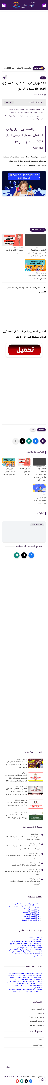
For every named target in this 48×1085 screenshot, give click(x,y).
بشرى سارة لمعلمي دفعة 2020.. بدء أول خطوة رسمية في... (17, 68)
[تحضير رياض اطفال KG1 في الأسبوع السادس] (35, 265)
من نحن (39, 1013)
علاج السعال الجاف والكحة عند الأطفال (25, 865)
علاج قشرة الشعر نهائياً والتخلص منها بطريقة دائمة (22, 873)
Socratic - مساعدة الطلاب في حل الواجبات (27, 992)
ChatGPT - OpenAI (35, 938)
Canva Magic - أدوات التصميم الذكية (29, 948)
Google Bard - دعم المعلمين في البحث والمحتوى (24, 975)
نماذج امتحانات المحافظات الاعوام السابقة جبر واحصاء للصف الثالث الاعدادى (22, 838)
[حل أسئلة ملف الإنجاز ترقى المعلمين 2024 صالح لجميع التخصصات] (35, 763)
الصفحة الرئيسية (36, 1009)
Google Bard (37, 940)
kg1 (43, 78)
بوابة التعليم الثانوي (32, 918)
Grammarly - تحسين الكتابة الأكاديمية (28, 979)
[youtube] (17, 1081)
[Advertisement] (24, 39)
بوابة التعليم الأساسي (31, 916)
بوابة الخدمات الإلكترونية (30, 920)
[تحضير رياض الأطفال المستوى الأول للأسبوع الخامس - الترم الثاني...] (35, 240)
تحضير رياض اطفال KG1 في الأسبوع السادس (35, 277)
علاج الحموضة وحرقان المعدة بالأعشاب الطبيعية (25, 883)
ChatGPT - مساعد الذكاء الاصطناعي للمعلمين (25, 973)
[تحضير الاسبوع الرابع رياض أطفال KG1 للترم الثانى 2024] (39, 488)
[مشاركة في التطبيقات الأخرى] (15, 441)
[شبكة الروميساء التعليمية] (24, 5)
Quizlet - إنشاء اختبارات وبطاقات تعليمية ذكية (25, 990)
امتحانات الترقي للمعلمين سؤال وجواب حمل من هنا (17, 804)
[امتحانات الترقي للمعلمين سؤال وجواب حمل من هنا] (35, 804)
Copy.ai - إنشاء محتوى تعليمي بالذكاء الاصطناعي (24, 981)
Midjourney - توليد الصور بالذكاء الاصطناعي (26, 942)
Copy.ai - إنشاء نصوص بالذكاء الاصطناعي (27, 952)
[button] (36, 441)
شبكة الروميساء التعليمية (13, 1077)
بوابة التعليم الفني (33, 910)
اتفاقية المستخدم (36, 1021)
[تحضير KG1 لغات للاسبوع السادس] (12, 240)
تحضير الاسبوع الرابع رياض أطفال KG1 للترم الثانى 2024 (40, 499)
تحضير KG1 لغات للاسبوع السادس (13, 251)
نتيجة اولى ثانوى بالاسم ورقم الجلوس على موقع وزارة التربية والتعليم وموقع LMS (16, 778)
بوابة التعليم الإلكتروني (31, 912)
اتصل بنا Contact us (35, 1017)
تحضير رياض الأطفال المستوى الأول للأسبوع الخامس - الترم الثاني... (37, 253)
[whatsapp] (17, 555)
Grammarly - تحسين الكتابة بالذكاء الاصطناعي (25, 950)
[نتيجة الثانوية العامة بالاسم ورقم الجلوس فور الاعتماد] (35, 816)
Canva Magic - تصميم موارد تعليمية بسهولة (26, 977)
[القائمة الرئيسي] (44, 5)
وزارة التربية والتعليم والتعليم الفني (27, 904)
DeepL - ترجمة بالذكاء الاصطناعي (30, 946)
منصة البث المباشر (32, 914)
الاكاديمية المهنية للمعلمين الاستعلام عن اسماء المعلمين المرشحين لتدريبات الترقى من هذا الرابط (16, 792)
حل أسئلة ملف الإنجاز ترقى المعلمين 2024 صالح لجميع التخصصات (16, 765)
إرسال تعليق (37, 524)
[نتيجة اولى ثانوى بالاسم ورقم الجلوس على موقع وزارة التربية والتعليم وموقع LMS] (35, 777)
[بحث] (4, 5)
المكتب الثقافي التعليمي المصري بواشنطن (24, 906)
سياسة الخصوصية (36, 1025)
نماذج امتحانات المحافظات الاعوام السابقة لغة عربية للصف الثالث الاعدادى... (22, 847)
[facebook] (31, 555)
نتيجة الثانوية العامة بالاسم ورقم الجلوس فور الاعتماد (16, 816)
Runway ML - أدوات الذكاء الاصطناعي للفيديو (26, 944)
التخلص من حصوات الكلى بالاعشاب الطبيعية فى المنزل (23, 857)
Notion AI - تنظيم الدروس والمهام (29, 983)
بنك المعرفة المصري (31, 908)
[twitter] (24, 555)
